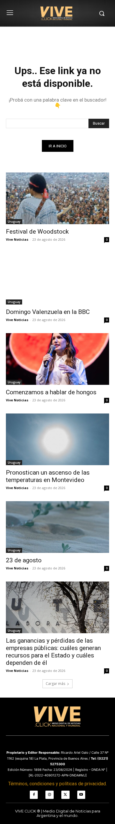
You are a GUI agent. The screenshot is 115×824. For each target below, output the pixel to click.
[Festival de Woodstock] (57, 198)
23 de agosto (24, 560)
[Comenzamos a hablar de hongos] (57, 359)
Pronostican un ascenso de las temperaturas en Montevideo (48, 476)
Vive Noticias (17, 239)
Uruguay (14, 221)
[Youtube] (81, 795)
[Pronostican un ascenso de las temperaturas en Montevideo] (57, 439)
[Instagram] (49, 795)
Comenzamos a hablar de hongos (51, 392)
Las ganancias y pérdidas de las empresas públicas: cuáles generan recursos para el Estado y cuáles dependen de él (53, 651)
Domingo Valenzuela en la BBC (48, 311)
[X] (65, 795)
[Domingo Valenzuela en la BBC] (57, 278)
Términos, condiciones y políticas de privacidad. (57, 783)
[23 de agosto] (57, 527)
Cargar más (55, 683)
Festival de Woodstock (37, 231)
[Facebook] (34, 795)
